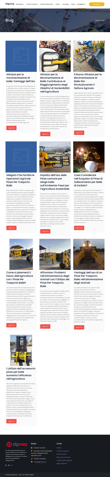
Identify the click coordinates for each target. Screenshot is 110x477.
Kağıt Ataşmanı (62, 464)
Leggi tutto (11, 128)
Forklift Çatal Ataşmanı (64, 460)
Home (97, 20)
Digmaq (10, 3)
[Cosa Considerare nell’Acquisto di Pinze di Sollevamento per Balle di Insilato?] (88, 157)
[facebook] (6, 465)
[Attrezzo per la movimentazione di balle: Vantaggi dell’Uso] (21, 56)
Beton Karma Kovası (63, 457)
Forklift (59, 448)
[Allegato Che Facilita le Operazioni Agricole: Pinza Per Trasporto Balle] (21, 157)
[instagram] (11, 465)
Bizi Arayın (96, 4)
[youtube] (9, 465)
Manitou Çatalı (61, 454)
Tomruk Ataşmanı (63, 451)
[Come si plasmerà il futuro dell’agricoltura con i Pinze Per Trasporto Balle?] (21, 254)
